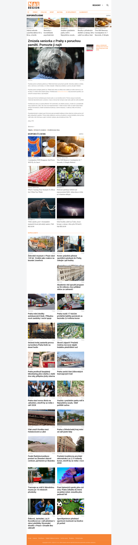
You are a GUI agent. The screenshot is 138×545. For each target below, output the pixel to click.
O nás (29, 538)
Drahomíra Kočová (63, 91)
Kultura (60, 12)
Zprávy (35, 12)
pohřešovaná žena (54, 130)
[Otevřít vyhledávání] (107, 5)
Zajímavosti (83, 12)
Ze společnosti (71, 12)
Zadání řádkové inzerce (52, 538)
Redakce (71, 538)
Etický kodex (79, 538)
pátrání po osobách (40, 130)
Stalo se (44, 12)
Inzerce (35, 538)
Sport (52, 12)
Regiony (97, 5)
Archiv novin (64, 538)
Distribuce (41, 538)
